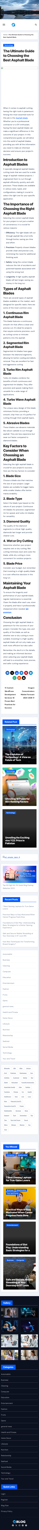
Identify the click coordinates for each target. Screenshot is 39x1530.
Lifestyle (6, 1024)
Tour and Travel (9, 1059)
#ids (21, 1068)
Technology (8, 45)
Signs (26, 1111)
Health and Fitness (10, 1012)
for (23, 1092)
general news (8, 1006)
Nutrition (6, 1030)
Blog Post (5, 1505)
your (5, 1130)
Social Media (8, 1047)
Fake (20, 1087)
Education (7, 977)
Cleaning (6, 966)
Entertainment (8, 983)
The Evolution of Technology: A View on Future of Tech (18, 757)
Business (6, 960)
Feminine (7, 1092)
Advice (28, 1068)
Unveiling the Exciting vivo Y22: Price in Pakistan (17, 840)
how (16, 1097)
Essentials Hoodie (9, 1087)
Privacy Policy (6, 1511)
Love (29, 1097)
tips (5, 1120)
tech (14, 1115)
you (29, 1125)
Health (30, 1092)
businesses (23, 1073)
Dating (25, 1078)
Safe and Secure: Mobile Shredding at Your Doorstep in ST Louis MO (18, 934)
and (5, 1073)
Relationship (8, 1035)
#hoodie (7, 1068)
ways (5, 1125)
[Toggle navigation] (4, 24)
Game (5, 1000)
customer (16, 1078)
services (18, 1111)
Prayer (22, 1106)
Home (5, 35)
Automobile (7, 954)
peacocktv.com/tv (10, 1106)
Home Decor (8, 1018)
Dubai (6, 1082)
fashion (27, 1087)
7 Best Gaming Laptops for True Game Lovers (18, 1179)
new (5, 1101)
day (32, 1078)
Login (3, 1494)
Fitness (16, 1092)
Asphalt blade (22, 118)
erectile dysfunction (28, 1082)
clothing (6, 1078)
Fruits (5, 995)
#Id (14, 1068)
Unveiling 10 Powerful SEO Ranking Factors (17, 800)
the (32, 1115)
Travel (26, 1120)
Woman (13, 1125)
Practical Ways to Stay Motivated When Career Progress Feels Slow (19, 915)
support (6, 1115)
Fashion (6, 989)
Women (22, 1125)
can (31, 1073)
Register (4, 1500)
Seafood (6, 1041)
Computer (7, 971)
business (13, 1073)
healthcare (7, 1097)
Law (22, 1097)
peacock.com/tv (16, 1101)
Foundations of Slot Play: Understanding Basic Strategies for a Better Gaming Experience (19, 925)
